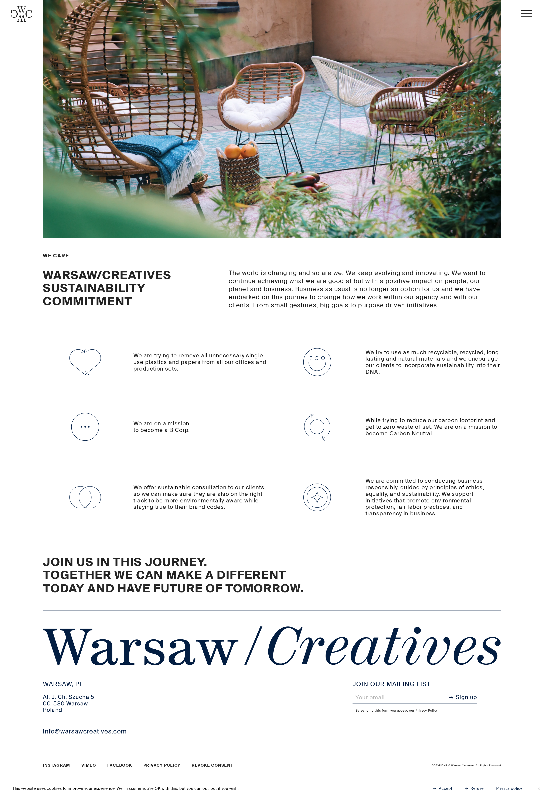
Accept (445, 788)
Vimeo (88, 765)
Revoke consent (213, 765)
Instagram (56, 765)
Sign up (466, 697)
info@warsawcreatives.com (85, 731)
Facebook (119, 765)
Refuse (477, 788)
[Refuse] (539, 788)
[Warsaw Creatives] (21, 14)
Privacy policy (162, 765)
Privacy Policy (426, 711)
